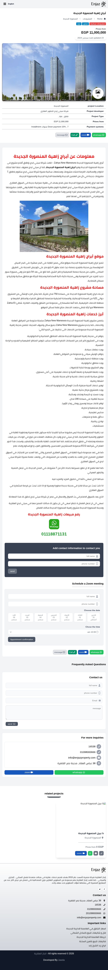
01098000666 (94, 909)
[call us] (101, 853)
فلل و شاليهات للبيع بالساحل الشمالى (88, 933)
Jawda (61, 960)
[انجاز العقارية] (60, 4)
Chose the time (93, 627)
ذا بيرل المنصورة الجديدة (91, 833)
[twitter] (100, 889)
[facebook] (104, 889)
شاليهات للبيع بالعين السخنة (92, 941)
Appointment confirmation (21, 639)
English (11, 4)
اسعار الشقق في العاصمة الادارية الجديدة (86, 928)
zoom (79, 853)
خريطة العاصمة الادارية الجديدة (91, 937)
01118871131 (54, 534)
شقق (85, 24)
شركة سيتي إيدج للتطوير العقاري (54, 111)
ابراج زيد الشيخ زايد (97, 945)
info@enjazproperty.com (89, 917)
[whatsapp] (90, 853)
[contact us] (96, 853)
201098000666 (94, 913)
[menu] (4, 4)
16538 (98, 905)
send (12, 571)
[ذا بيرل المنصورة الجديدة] (81, 815)
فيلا (78, 24)
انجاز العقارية (40, 953)
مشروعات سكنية (98, 24)
